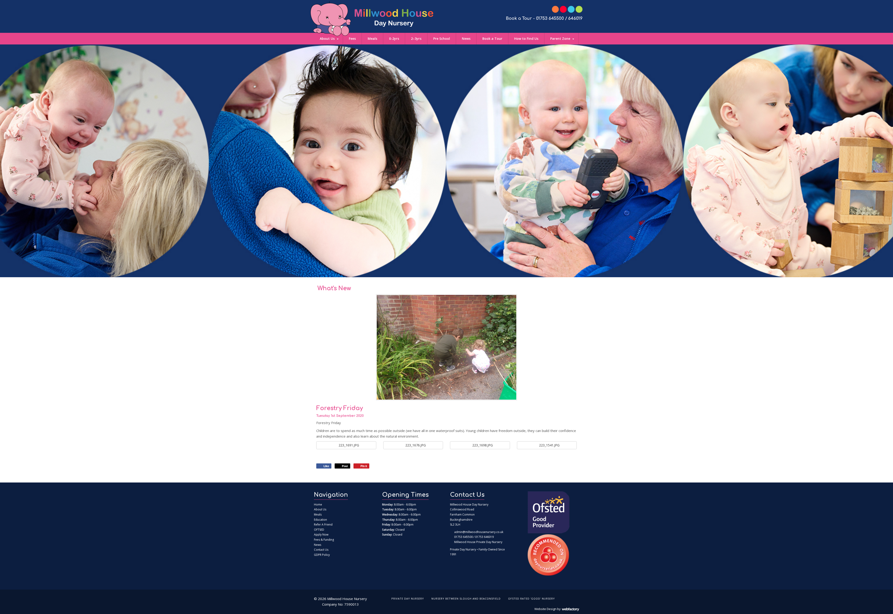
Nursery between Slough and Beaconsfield (466, 598)
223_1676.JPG (415, 445)
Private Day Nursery (407, 598)
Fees (352, 38)
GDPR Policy (322, 555)
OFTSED (319, 530)
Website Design (545, 609)
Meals (372, 38)
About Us (327, 38)
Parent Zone (560, 38)
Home (318, 504)
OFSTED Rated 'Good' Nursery (531, 598)
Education (320, 520)
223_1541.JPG (549, 445)
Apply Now (321, 534)
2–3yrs (416, 38)
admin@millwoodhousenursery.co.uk (478, 532)
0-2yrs (394, 38)
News (466, 38)
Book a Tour (492, 38)
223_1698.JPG (482, 445)
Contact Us (321, 550)
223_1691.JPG (348, 445)
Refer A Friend (323, 524)
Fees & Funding (324, 540)
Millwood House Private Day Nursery (478, 542)
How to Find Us (526, 38)
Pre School (441, 38)
